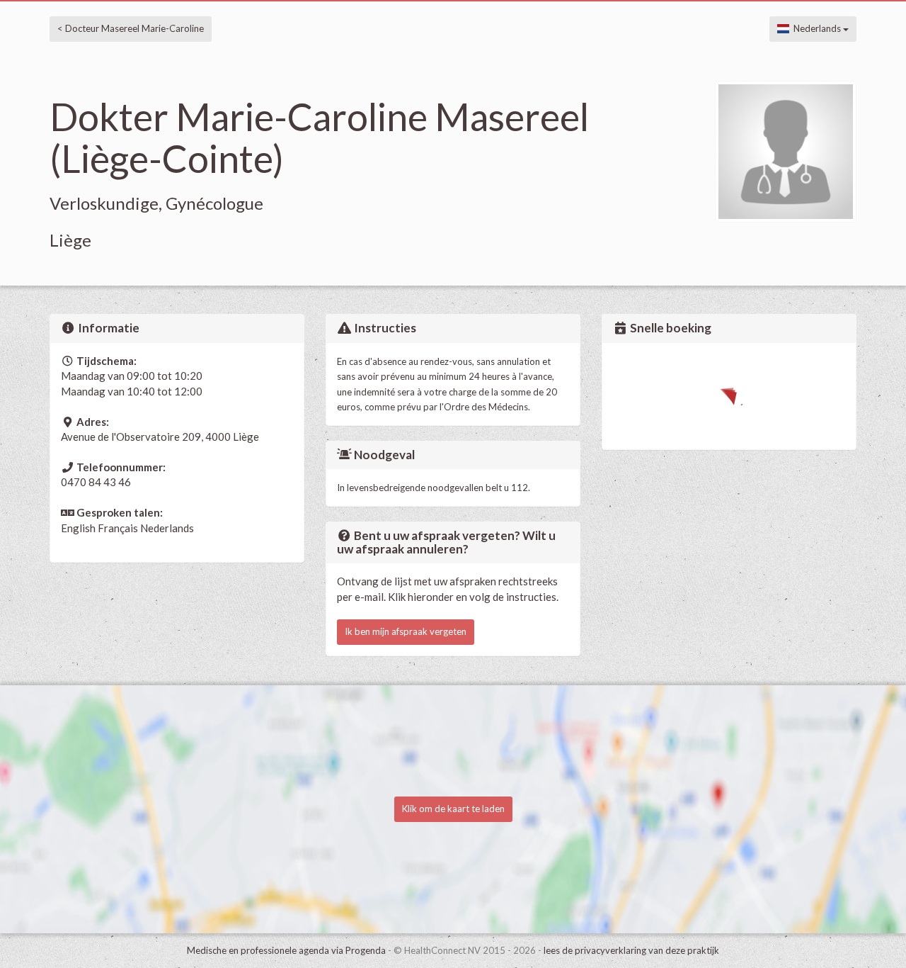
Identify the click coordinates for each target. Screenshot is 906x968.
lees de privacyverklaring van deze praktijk (631, 950)
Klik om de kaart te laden (453, 808)
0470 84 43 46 (96, 481)
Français (118, 528)
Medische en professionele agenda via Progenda (286, 950)
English (78, 528)
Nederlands (816, 28)
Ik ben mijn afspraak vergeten (405, 631)
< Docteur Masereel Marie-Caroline (130, 28)
